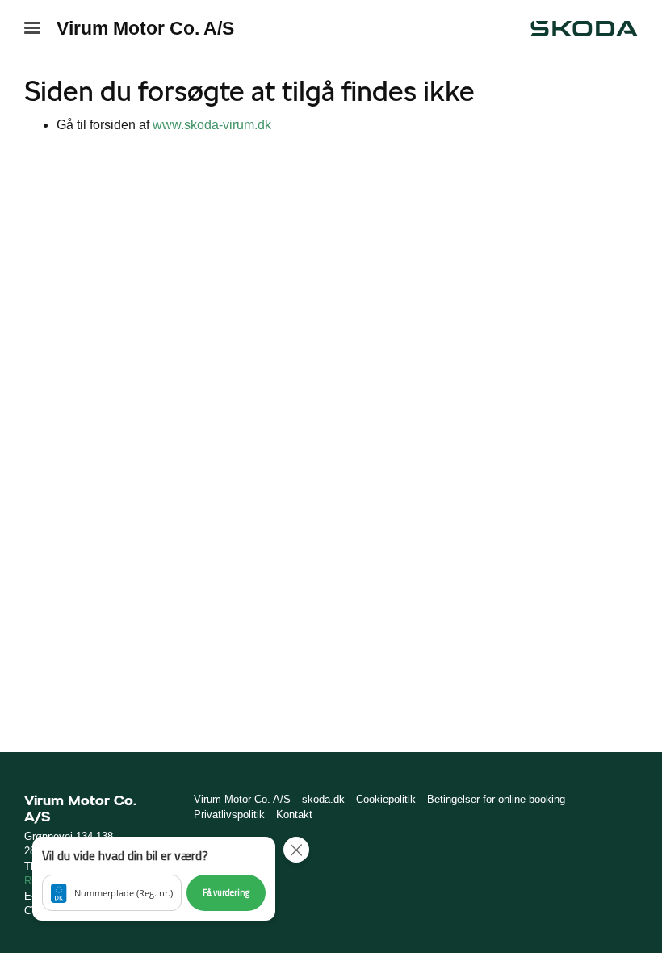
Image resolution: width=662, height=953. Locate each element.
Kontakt (294, 814)
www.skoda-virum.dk (212, 125)
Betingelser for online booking (496, 799)
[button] (153, 879)
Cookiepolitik (386, 799)
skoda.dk (323, 799)
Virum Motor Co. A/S (145, 28)
